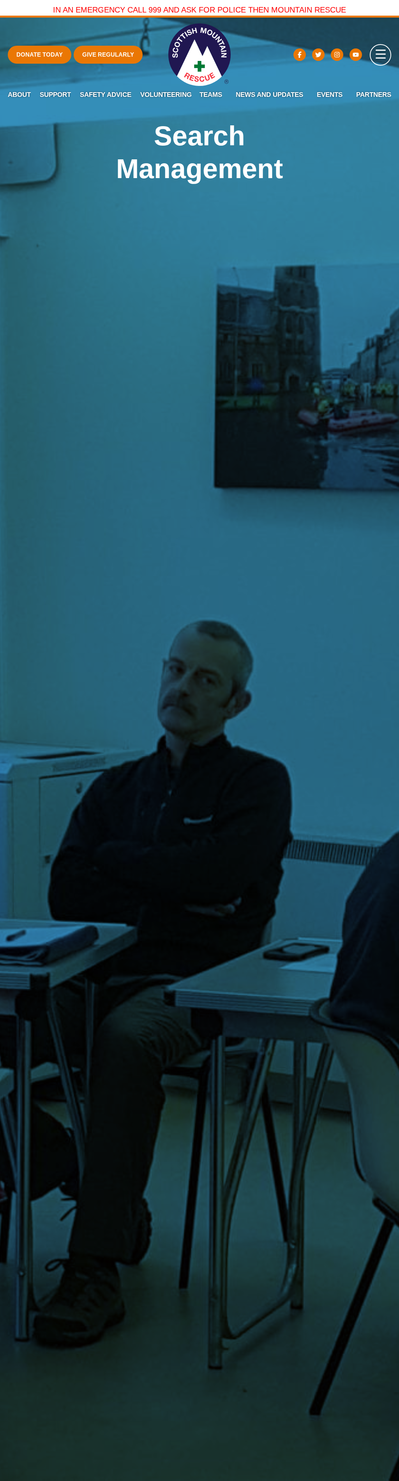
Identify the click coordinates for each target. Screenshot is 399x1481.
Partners (373, 94)
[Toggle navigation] (380, 55)
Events (330, 94)
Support (55, 94)
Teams (211, 94)
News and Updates (269, 94)
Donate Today (39, 54)
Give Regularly (108, 54)
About (19, 94)
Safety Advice (105, 94)
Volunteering (166, 94)
